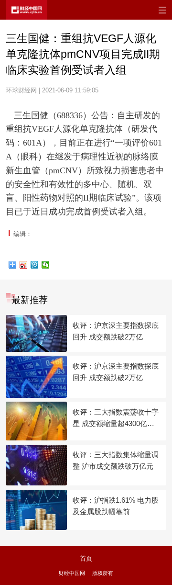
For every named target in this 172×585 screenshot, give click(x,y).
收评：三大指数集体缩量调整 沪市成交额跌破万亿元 (116, 460)
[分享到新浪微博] (24, 265)
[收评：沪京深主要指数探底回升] (36, 333)
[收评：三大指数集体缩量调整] (36, 465)
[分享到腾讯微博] (35, 265)
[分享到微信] (46, 265)
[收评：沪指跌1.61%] (36, 510)
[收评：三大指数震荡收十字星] (36, 421)
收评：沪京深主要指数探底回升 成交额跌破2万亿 (116, 331)
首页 (86, 558)
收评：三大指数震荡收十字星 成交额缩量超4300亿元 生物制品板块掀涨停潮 (116, 418)
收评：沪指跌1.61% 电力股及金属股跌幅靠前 (116, 506)
